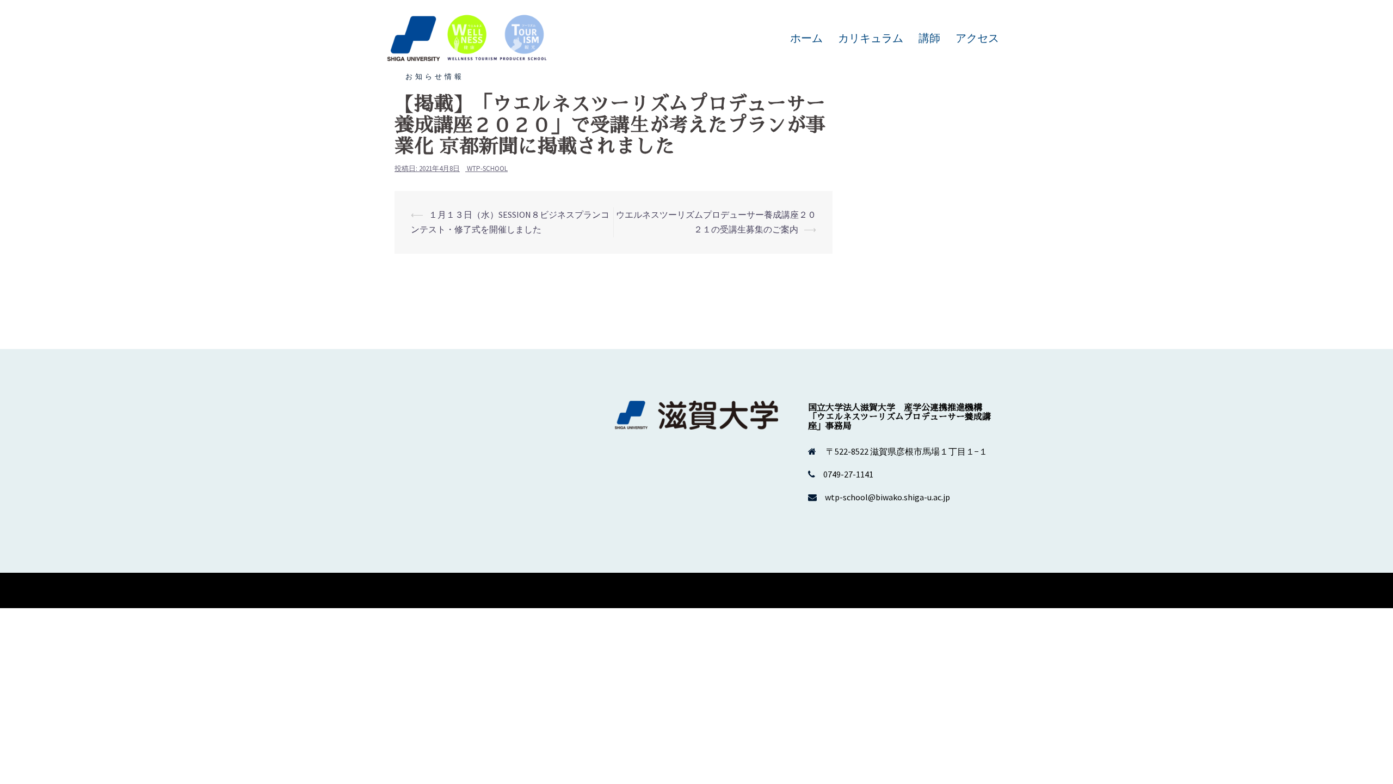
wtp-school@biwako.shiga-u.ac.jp (887, 497)
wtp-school (487, 168)
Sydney (549, 590)
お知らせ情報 (434, 76)
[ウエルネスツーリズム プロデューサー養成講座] (468, 37)
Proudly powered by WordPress (443, 590)
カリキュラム (870, 38)
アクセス (977, 38)
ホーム (806, 38)
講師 (929, 38)
